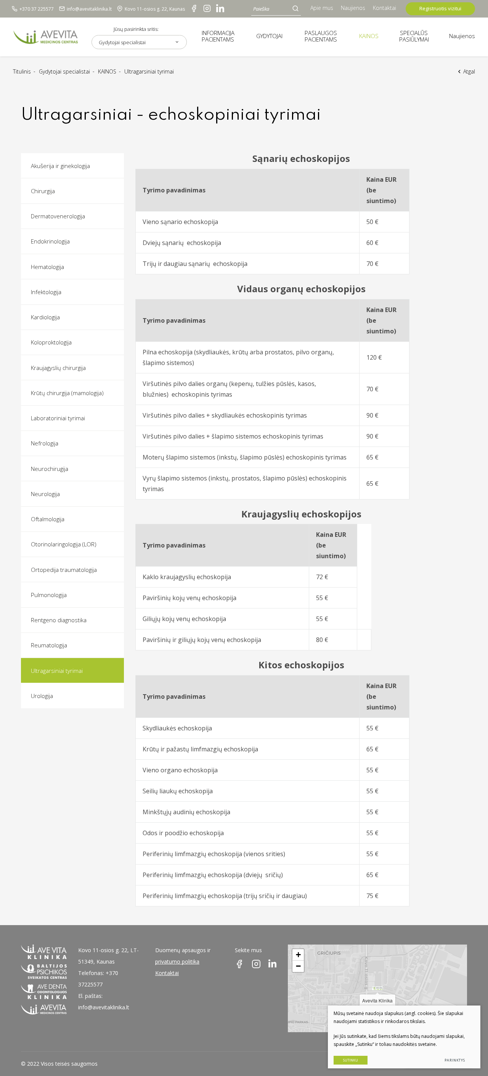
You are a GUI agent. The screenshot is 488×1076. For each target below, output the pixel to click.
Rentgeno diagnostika (59, 620)
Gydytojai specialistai (64, 71)
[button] (377, 988)
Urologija (42, 696)
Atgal (469, 71)
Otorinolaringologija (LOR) (63, 544)
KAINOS (107, 71)
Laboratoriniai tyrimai (58, 418)
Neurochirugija (49, 468)
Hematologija (47, 267)
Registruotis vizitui (440, 8)
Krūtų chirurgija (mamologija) (67, 393)
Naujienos (353, 7)
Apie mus (321, 7)
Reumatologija (49, 645)
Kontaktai (384, 7)
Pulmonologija (49, 595)
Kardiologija (45, 317)
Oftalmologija (47, 519)
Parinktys (455, 1060)
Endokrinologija (50, 241)
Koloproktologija (51, 342)
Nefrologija (44, 443)
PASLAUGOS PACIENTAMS (321, 36)
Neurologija (45, 494)
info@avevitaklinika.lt (103, 1007)
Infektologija (46, 292)
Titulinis (22, 71)
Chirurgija (43, 191)
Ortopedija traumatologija (64, 569)
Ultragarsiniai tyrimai (57, 670)
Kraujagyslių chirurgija (58, 367)
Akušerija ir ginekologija (60, 166)
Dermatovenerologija (58, 216)
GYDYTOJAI (269, 36)
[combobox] (139, 42)
